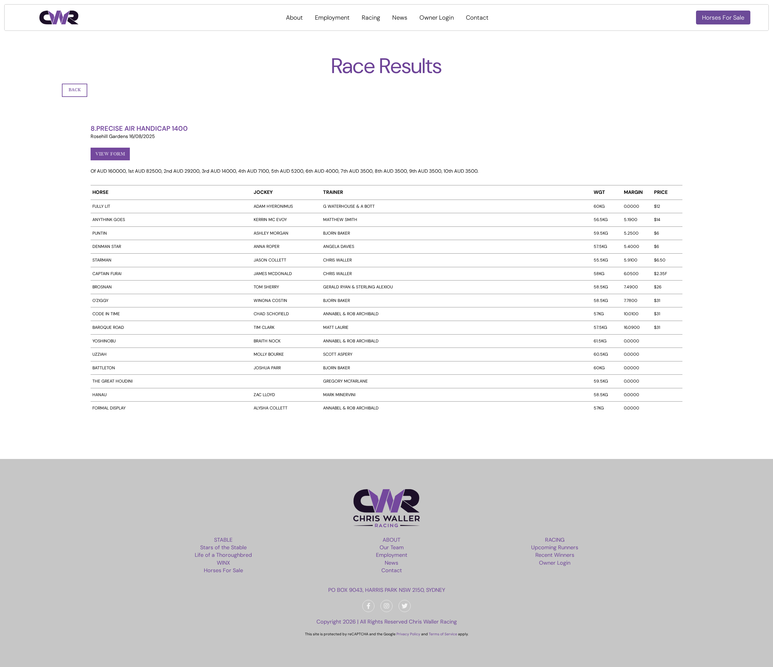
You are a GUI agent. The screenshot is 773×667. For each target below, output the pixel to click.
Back (75, 90)
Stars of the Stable (223, 547)
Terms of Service (443, 634)
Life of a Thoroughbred (223, 555)
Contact (477, 17)
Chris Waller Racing (433, 621)
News (399, 17)
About (294, 17)
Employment (332, 17)
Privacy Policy (408, 634)
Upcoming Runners (554, 547)
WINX (223, 562)
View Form (110, 154)
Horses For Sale (723, 17)
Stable (223, 540)
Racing (371, 17)
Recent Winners (554, 555)
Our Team (392, 547)
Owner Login (436, 17)
